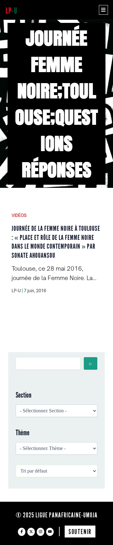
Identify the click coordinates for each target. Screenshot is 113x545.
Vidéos (19, 215)
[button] (103, 10)
